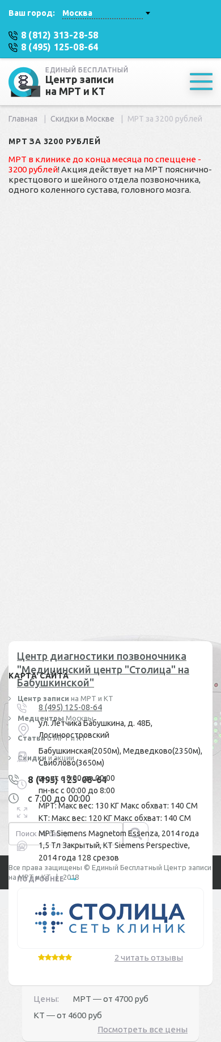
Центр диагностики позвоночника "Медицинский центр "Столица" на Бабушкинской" (103, 669)
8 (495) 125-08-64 (70, 707)
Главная (22, 118)
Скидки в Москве (82, 118)
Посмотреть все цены (142, 1029)
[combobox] (106, 13)
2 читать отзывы (148, 957)
